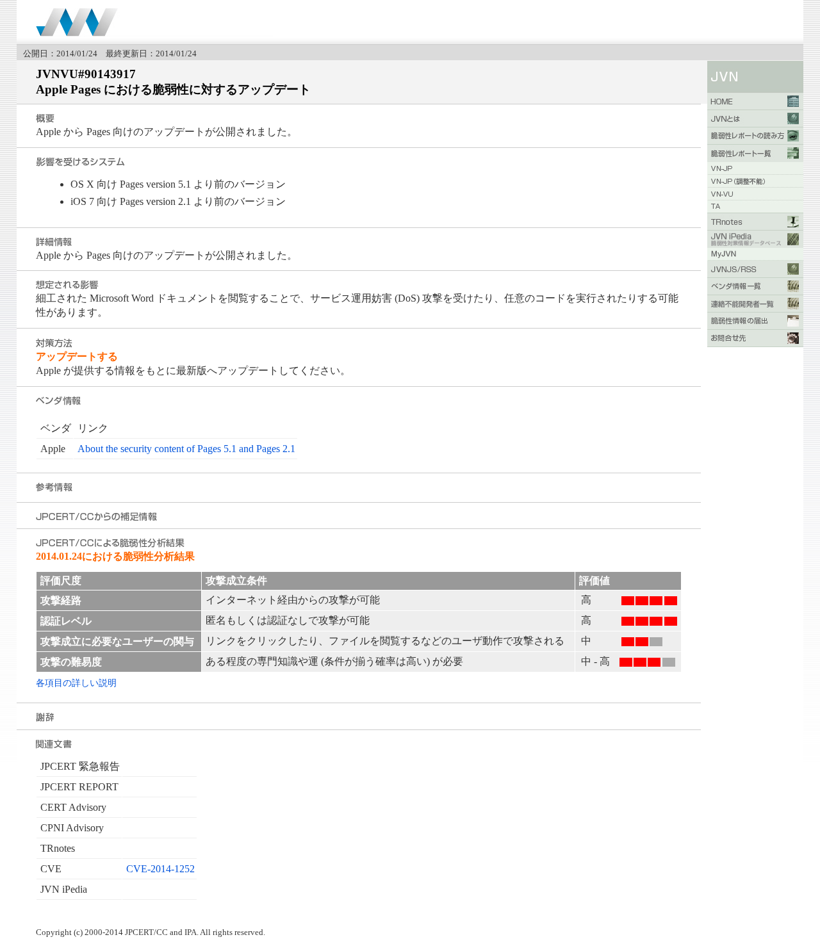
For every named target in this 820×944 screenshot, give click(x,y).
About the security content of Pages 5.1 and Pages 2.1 (186, 448)
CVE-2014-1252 (160, 868)
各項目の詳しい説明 (76, 683)
